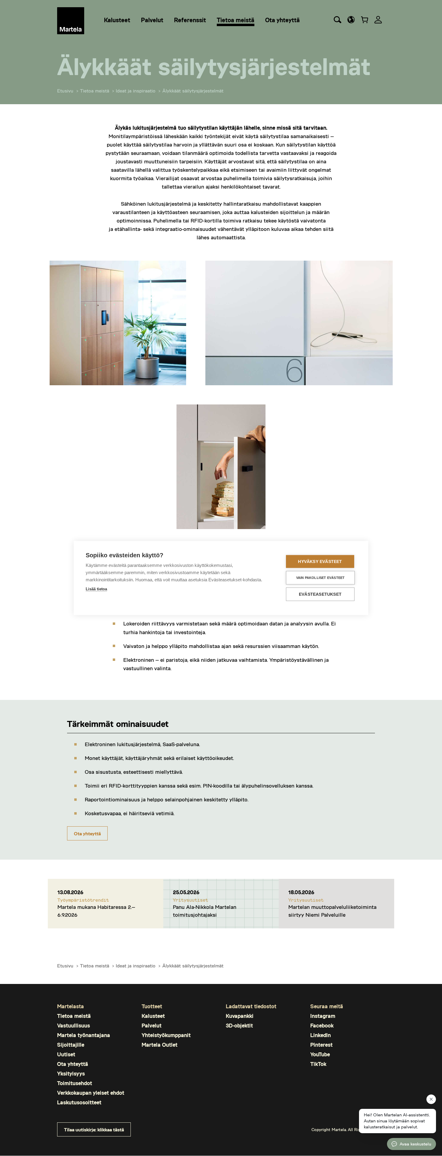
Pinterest (321, 1045)
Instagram (322, 1016)
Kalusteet (153, 1016)
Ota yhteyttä (87, 833)
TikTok (318, 1064)
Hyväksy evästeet (320, 561)
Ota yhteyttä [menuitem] (282, 19)
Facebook (321, 1025)
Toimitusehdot (74, 1083)
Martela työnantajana (83, 1035)
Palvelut (151, 1025)
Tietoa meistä (94, 90)
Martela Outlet (159, 1045)
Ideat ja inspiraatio (135, 90)
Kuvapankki (239, 1016)
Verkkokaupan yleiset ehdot (90, 1093)
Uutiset (66, 1054)
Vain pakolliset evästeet (320, 578)
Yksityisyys (71, 1073)
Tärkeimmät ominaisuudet (118, 723)
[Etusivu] (70, 20)
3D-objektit (239, 1025)
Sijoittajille (70, 1045)
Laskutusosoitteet (79, 1102)
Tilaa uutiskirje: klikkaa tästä (94, 1129)
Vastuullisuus (73, 1025)
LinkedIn (320, 1035)
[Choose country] (351, 19)
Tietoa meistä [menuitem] (235, 19)
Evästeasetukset (320, 594)
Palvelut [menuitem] (152, 19)
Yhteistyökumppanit (166, 1035)
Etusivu (65, 90)
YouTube (320, 1054)
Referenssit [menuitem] (190, 19)
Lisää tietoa (96, 589)
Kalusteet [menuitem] (117, 19)
